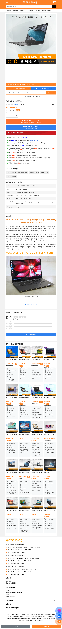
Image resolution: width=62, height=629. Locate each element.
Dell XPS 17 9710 (34, 172)
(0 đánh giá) (17, 104)
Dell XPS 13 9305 (36, 434)
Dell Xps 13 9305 (49, 510)
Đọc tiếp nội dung (30, 304)
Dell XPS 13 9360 (36, 398)
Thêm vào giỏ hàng (31, 127)
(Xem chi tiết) (34, 140)
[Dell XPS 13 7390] (25, 352)
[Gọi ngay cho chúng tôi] (59, 621)
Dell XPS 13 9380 (24, 472)
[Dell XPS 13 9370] (50, 465)
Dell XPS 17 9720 (11, 172)
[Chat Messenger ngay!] (59, 610)
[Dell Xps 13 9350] (12, 503)
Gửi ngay (52, 93)
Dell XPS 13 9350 (24, 510)
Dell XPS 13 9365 (22, 172)
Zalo (59, 616)
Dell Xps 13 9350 (11, 510)
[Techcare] (30, 2)
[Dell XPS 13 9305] (37, 427)
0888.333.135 (10, 597)
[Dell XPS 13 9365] (37, 503)
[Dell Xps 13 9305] (50, 503)
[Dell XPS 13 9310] (50, 352)
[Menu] (7, 2)
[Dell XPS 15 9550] (12, 465)
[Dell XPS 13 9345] (12, 352)
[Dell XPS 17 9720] (25, 427)
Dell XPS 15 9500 (11, 176)
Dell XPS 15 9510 (49, 398)
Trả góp (15, 626)
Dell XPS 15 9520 (11, 434)
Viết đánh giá (32, 334)
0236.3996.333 (21, 552)
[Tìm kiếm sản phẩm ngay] (54, 6)
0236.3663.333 (21, 563)
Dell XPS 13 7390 (24, 360)
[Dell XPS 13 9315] (12, 390)
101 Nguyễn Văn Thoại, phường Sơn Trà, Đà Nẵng (26, 569)
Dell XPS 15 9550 (11, 472)
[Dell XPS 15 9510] (50, 390)
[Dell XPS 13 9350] (25, 503)
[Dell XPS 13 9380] (25, 465)
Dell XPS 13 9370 (49, 472)
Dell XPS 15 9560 (36, 472)
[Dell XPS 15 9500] (25, 390)
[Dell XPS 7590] (37, 352)
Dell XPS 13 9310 (49, 360)
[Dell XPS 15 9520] (12, 427)
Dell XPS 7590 (44, 172)
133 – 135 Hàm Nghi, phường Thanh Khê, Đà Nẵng (26, 547)
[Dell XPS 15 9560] (37, 465)
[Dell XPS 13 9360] (37, 390)
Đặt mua (46, 626)
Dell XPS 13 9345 (11, 360)
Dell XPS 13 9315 (11, 398)
